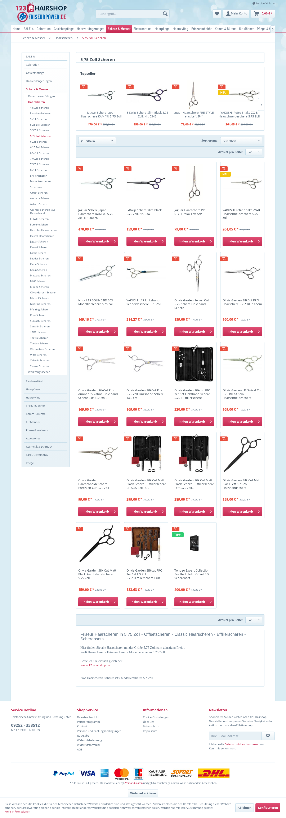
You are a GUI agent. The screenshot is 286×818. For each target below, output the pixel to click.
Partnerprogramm (88, 722)
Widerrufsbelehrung (89, 740)
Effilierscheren (38, 175)
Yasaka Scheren (39, 366)
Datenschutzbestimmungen (242, 744)
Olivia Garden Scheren (43, 292)
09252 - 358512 (25, 725)
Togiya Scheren (39, 338)
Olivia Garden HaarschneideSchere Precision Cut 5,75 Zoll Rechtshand (93, 484)
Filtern (90, 141)
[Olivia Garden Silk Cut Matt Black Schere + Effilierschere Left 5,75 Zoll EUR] (194, 453)
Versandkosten (134, 783)
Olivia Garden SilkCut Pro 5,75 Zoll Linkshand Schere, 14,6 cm (145, 394)
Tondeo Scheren (39, 343)
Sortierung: (209, 140)
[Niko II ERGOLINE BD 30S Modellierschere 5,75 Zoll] (98, 273)
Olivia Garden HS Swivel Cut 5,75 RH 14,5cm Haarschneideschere (242, 394)
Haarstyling (33, 397)
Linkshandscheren (40, 113)
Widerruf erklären (143, 793)
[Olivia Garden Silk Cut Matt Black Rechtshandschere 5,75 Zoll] (98, 543)
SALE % (30, 56)
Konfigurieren (268, 808)
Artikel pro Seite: (230, 152)
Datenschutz (151, 726)
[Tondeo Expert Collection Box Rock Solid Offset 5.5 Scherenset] (194, 543)
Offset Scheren (39, 192)
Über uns (148, 722)
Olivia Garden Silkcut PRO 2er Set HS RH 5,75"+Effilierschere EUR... (144, 574)
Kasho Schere (38, 253)
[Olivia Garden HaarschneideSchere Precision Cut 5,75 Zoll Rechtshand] (98, 453)
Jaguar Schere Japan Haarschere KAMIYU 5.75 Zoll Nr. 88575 (101, 114)
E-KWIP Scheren (39, 219)
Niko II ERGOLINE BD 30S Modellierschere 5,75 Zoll (95, 302)
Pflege (30, 463)
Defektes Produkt (88, 717)
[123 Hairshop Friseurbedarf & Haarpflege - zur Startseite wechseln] (42, 12)
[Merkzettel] (217, 13)
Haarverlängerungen (39, 81)
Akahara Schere (39, 198)
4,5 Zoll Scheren (39, 107)
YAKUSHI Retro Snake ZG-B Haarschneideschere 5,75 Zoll (239, 114)
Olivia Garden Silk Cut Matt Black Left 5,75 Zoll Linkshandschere (241, 484)
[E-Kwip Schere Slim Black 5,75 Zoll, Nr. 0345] (147, 95)
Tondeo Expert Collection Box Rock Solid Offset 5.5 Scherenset (191, 574)
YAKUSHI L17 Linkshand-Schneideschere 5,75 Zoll (143, 302)
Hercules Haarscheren (43, 230)
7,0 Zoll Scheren (39, 158)
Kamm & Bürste (35, 414)
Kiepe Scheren (38, 264)
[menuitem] (133, 13)
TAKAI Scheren (38, 332)
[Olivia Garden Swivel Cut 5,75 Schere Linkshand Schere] (194, 273)
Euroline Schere (39, 224)
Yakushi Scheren (39, 360)
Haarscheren (36, 102)
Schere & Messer (37, 89)
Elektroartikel (34, 381)
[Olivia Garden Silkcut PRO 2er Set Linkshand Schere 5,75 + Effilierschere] (194, 363)
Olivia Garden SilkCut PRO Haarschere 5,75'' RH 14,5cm (242, 302)
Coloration (32, 64)
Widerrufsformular (88, 745)
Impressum (150, 731)
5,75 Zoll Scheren (40, 136)
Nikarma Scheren (40, 304)
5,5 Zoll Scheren (39, 130)
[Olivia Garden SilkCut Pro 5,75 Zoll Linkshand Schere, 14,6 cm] (146, 363)
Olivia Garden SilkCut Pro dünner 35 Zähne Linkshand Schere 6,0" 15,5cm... (98, 394)
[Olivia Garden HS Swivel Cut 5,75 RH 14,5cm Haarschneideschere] (242, 363)
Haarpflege (33, 389)
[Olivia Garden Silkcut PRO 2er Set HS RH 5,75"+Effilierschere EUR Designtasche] (146, 543)
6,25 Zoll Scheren (40, 147)
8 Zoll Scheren (38, 170)
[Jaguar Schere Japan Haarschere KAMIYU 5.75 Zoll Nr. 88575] (101, 95)
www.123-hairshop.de (95, 665)
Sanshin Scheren (40, 326)
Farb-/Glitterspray (37, 455)
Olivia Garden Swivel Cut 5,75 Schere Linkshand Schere (191, 304)
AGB (79, 749)
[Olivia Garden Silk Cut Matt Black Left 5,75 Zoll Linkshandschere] (242, 453)
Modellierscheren (40, 181)
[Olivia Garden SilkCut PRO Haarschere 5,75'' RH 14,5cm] (242, 273)
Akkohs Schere (38, 204)
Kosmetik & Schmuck (39, 446)
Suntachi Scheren (40, 321)
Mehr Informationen (17, 811)
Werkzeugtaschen (39, 372)
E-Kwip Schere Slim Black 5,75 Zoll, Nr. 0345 (147, 114)
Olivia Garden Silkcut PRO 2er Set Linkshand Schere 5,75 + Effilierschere (192, 394)
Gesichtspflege (35, 73)
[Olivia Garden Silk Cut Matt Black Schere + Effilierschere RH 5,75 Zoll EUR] (146, 453)
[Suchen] (165, 13)
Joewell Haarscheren (42, 236)
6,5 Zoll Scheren (39, 153)
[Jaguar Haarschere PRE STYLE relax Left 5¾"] (193, 95)
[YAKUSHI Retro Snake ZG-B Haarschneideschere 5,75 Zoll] (239, 95)
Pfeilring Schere (39, 309)
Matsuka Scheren (40, 275)
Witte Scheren (38, 355)
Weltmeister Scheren (42, 349)
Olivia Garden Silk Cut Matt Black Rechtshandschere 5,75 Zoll (97, 574)
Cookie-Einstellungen (156, 717)
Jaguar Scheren (39, 241)
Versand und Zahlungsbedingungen (99, 731)
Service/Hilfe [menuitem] (263, 3)
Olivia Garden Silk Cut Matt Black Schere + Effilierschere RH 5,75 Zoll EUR (146, 484)
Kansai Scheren (39, 247)
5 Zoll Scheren (38, 119)
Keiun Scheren (38, 270)
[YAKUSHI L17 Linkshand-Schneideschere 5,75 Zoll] (146, 273)
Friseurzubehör (35, 406)
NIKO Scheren (38, 281)
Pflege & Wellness (37, 430)
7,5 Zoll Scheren (39, 164)
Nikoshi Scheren (39, 298)
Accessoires (33, 438)
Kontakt (82, 726)
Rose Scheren (38, 315)
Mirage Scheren (39, 287)
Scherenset (36, 187)
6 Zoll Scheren (38, 141)
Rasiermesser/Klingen (41, 96)
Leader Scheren (39, 258)
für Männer (33, 422)
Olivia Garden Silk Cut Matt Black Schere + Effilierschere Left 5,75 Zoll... (194, 484)
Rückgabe (83, 735)
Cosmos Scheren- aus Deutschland (42, 211)
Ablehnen (244, 808)
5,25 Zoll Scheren (40, 124)
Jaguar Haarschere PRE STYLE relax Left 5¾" (193, 114)
